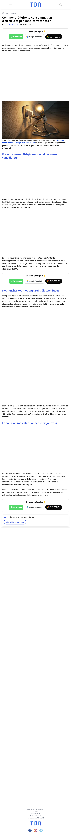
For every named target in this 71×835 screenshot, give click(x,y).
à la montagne (28, 142)
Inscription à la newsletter (35, 809)
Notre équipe (35, 813)
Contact (35, 811)
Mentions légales (35, 816)
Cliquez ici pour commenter (15, 522)
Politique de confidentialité (35, 818)
